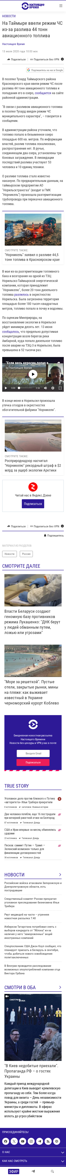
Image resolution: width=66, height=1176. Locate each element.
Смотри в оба (20, 987)
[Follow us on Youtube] (22, 1141)
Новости (9, 16)
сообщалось (10, 332)
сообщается (43, 93)
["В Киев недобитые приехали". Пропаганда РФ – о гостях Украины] (33, 1027)
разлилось (21, 294)
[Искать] (52, 1171)
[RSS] (48, 1141)
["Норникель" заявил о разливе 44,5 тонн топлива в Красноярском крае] (33, 230)
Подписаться (33, 504)
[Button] (16, 59)
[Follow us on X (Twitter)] (14, 1141)
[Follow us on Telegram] (39, 1141)
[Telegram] (33, 1171)
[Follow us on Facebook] (5, 1141)
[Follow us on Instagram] (31, 1141)
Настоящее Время (13, 44)
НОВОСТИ (14, 875)
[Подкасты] (56, 1141)
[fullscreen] (60, 388)
